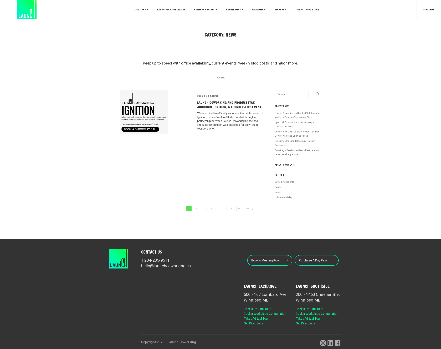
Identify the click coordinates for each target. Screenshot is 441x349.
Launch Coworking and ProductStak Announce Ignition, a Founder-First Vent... (230, 104)
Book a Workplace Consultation (265, 313)
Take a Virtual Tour (256, 318)
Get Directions (253, 323)
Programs (259, 9)
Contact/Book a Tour (307, 9)
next (248, 208)
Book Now (428, 9)
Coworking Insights (284, 182)
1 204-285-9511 (155, 260)
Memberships (234, 9)
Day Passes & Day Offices (171, 9)
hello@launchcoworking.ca (166, 266)
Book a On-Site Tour (257, 309)
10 (239, 208)
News (221, 78)
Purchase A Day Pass (313, 260)
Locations (141, 9)
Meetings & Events (205, 9)
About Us (281, 9)
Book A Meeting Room (266, 260)
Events (278, 187)
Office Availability (283, 197)
